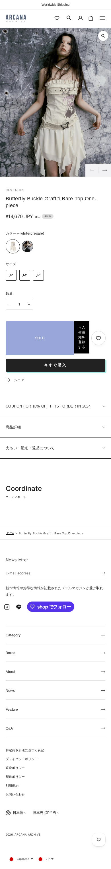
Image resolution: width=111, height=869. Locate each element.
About (10, 672)
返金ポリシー (15, 768)
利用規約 (12, 785)
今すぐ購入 (55, 365)
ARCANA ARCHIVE (27, 834)
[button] (69, 18)
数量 (9, 293)
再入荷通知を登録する (81, 337)
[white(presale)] (13, 246)
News (10, 691)
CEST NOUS (15, 190)
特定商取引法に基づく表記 (25, 750)
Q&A (9, 728)
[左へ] (91, 170)
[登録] (103, 572)
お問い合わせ (15, 794)
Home (10, 533)
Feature (12, 710)
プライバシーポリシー (22, 759)
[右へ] (104, 170)
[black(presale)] (27, 246)
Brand (10, 653)
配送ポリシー (15, 776)
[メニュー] (102, 18)
